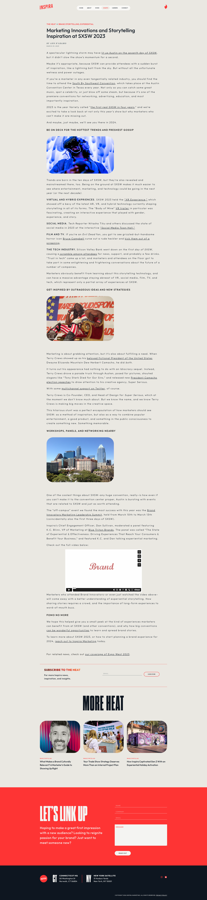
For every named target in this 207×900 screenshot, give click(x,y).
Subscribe (151, 674)
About (89, 8)
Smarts (105, 8)
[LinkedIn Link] (166, 877)
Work (97, 8)
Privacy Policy (161, 895)
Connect (125, 8)
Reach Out (123, 853)
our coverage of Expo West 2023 (107, 654)
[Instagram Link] (161, 877)
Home (81, 8)
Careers (115, 8)
